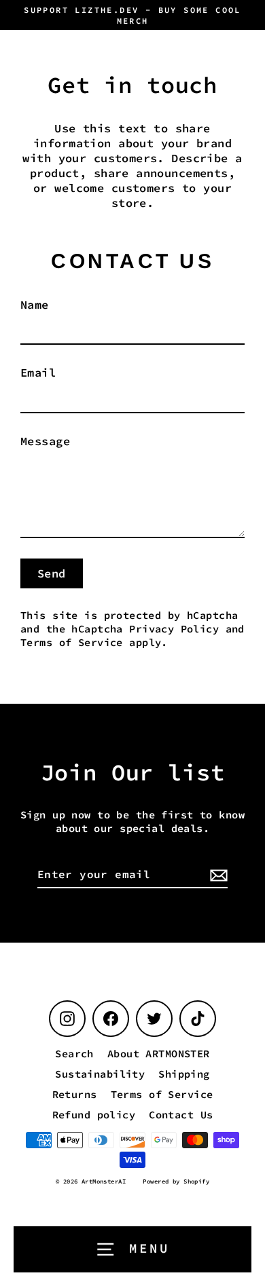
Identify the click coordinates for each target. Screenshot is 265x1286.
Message (45, 441)
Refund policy (94, 1114)
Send (51, 573)
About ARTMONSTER (158, 1053)
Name (34, 304)
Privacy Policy (174, 628)
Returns (74, 1094)
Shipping (183, 1073)
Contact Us (181, 1114)
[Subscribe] (217, 875)
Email (38, 372)
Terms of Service (71, 642)
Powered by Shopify (176, 1181)
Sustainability (100, 1073)
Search (74, 1053)
